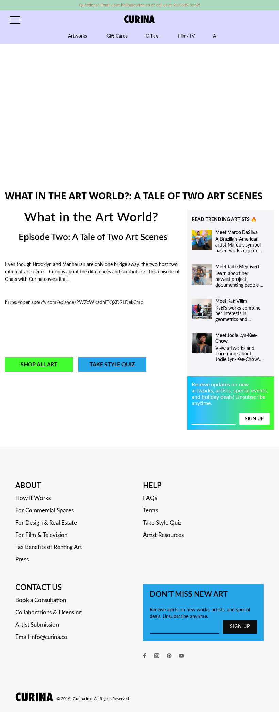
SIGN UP (240, 626)
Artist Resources (163, 535)
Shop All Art (39, 364)
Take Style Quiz (112, 364)
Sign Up (254, 419)
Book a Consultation (40, 600)
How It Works (33, 498)
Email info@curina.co (41, 637)
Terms (150, 510)
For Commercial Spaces (44, 510)
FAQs (150, 498)
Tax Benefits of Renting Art (48, 547)
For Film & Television (41, 535)
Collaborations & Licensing (48, 612)
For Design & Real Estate (46, 523)
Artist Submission (37, 625)
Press (22, 559)
